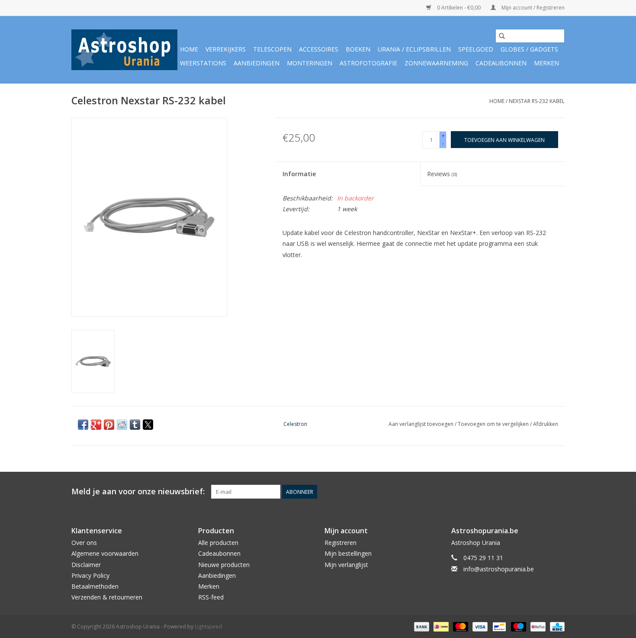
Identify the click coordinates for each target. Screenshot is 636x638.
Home (189, 49)
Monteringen (309, 63)
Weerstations (203, 63)
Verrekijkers (226, 49)
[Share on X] (148, 424)
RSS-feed (211, 597)
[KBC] (556, 626)
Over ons (84, 542)
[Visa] (479, 626)
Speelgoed (475, 49)
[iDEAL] (440, 626)
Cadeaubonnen (501, 63)
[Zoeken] (501, 36)
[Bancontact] (498, 626)
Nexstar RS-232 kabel (537, 101)
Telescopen (272, 49)
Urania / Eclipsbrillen (414, 49)
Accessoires (318, 49)
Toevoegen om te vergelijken (494, 424)
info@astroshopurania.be (498, 569)
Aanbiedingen (256, 63)
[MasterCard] (459, 626)
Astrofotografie (368, 63)
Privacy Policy (90, 575)
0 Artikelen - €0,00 (459, 7)
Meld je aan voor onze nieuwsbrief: (138, 491)
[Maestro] (517, 626)
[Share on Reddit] (122, 424)
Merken (546, 63)
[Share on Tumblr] (135, 424)
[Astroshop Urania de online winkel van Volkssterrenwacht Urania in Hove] (124, 49)
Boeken (358, 49)
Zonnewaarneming (436, 63)
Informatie (299, 174)
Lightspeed (208, 626)
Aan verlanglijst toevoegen (422, 424)
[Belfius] (536, 626)
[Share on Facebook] (83, 424)
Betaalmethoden (95, 586)
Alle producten (218, 542)
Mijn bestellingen (348, 553)
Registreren (340, 542)
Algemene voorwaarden (104, 553)
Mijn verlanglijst (346, 565)
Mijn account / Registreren (532, 7)
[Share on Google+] (96, 424)
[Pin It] (109, 424)
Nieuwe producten (224, 565)
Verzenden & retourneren (106, 597)
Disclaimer (86, 565)
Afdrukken (545, 424)
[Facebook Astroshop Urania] (558, 492)
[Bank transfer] (420, 626)
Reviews (442, 174)
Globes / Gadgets (529, 49)
